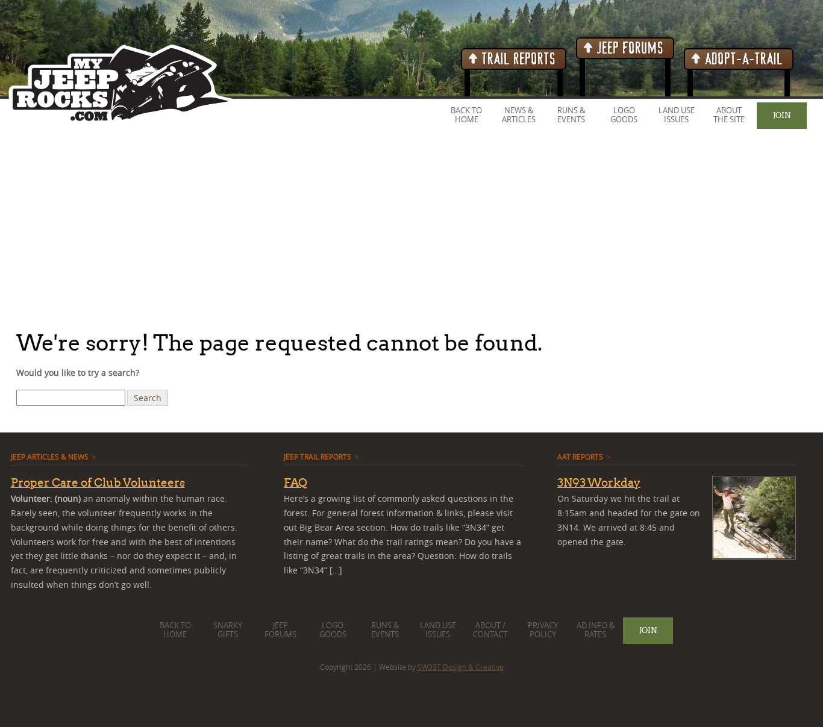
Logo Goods (623, 115)
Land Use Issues (677, 115)
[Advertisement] (361, 228)
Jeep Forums (628, 48)
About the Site (729, 115)
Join (781, 115)
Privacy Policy (543, 630)
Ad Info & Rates (596, 630)
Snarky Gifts (227, 630)
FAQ (295, 482)
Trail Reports (517, 59)
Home (466, 119)
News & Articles (519, 115)
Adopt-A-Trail (742, 59)
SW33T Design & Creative (461, 667)
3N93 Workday (598, 482)
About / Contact (490, 630)
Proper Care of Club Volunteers (98, 482)
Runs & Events (571, 115)
